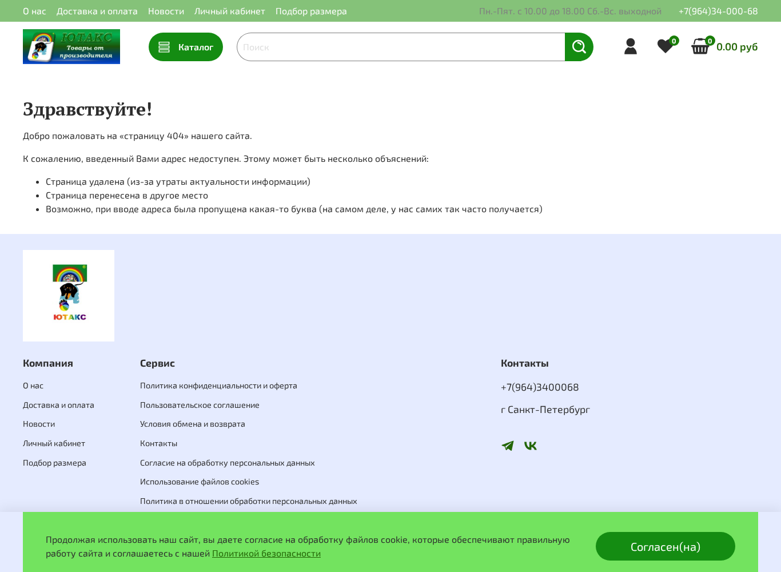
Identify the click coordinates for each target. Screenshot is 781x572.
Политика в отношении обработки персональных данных (248, 501)
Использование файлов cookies (199, 481)
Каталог (195, 46)
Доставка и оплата (97, 10)
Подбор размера (311, 10)
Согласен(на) (665, 546)
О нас (34, 10)
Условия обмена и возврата (192, 423)
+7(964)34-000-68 (718, 10)
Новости (166, 10)
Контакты (158, 443)
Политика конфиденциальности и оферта (218, 385)
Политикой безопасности (266, 552)
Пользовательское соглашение (200, 405)
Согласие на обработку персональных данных (227, 462)
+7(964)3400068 (540, 386)
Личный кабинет (229, 10)
